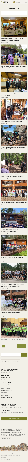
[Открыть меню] (25, 2)
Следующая (22, 345)
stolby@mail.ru (5, 377)
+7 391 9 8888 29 (5, 389)
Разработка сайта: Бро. (6, 459)
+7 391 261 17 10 (5, 376)
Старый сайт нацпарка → (14, 421)
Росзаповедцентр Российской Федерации (12, 432)
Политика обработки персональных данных (10, 455)
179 (14, 346)
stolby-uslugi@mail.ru (7, 397)
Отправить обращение (14, 418)
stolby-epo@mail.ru (6, 390)
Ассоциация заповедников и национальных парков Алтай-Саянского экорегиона (13, 435)
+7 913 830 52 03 (5, 396)
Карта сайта (3, 457)
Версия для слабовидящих (11, 361)
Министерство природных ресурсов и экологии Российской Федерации (11, 430)
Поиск (24, 354)
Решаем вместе (6, 438)
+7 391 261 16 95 (5, 410)
